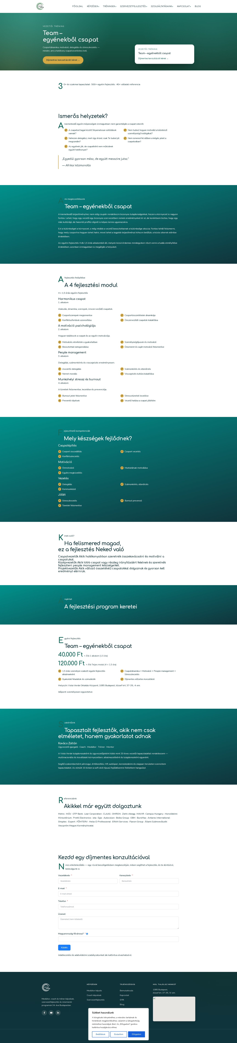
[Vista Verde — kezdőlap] (40, 6)
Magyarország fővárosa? (71, 933)
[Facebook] (44, 1012)
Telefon (62, 901)
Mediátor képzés (94, 990)
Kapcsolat (183, 6)
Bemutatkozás (126, 990)
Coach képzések (94, 995)
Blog (198, 6)
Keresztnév (125, 875)
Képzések (92, 6)
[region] (118, 1024)
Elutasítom (118, 1034)
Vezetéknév (64, 875)
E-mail (61, 888)
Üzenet (61, 914)
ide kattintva (111, 955)
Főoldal (77, 6)
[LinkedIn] (58, 1012)
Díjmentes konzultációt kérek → (63, 60)
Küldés (64, 947)
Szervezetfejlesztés (133, 6)
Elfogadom (136, 1034)
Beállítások (100, 1034)
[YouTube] (51, 1012)
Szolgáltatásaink (161, 6)
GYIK (122, 999)
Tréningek (109, 6)
